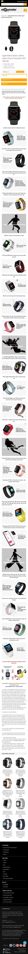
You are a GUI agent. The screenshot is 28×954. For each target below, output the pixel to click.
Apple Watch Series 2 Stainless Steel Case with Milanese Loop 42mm (20, 792)
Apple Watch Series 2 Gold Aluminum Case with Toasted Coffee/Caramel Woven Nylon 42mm (7, 792)
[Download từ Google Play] (7, 952)
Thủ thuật (5, 886)
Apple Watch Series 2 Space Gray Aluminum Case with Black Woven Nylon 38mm (8, 772)
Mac (4, 871)
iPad (4, 865)
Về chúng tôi (6, 850)
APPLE (4, 860)
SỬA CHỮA (5, 876)
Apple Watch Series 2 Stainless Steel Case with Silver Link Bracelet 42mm (7, 813)
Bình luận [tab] (4, 83)
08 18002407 (10, 920)
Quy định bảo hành (7, 899)
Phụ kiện (5, 874)
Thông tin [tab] (4, 75)
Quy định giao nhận (7, 895)
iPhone (4, 862)
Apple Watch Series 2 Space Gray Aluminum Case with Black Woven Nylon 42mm (20, 772)
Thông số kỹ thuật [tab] (7, 79)
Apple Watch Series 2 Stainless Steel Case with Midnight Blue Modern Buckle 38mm (7, 834)
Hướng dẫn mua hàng (8, 897)
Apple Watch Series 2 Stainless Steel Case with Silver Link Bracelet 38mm (20, 813)
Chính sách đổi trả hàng (8, 893)
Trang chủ (3, 15)
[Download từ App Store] (7, 949)
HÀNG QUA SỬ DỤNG (8, 878)
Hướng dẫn (5, 884)
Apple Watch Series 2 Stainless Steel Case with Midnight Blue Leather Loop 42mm (20, 834)
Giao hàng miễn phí (7, 902)
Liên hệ (7, 775)
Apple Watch (6, 869)
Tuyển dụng (6, 852)
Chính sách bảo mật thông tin (10, 847)
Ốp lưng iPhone (6, 867)
